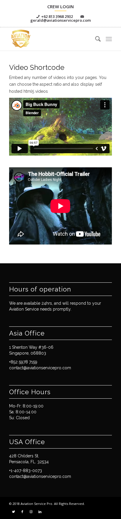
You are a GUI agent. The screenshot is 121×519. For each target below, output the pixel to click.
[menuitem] (60, 5)
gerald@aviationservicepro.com (60, 18)
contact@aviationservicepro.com (40, 367)
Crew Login (60, 6)
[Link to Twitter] (13, 511)
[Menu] (109, 39)
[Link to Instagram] (31, 511)
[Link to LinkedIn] (40, 511)
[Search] (95, 38)
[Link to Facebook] (22, 511)
